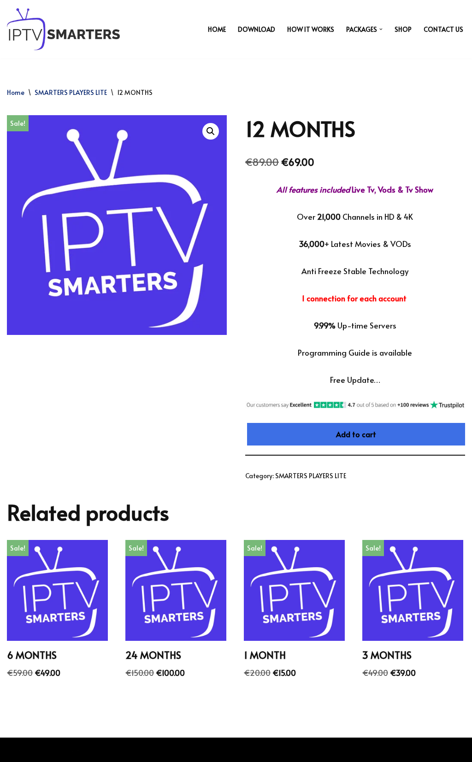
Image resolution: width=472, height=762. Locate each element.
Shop (403, 29)
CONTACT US (443, 29)
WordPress (95, 749)
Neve (16, 749)
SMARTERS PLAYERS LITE (71, 92)
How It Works (310, 29)
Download (256, 29)
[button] (381, 29)
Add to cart (356, 434)
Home (217, 29)
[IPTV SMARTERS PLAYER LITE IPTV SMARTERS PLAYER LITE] (63, 29)
